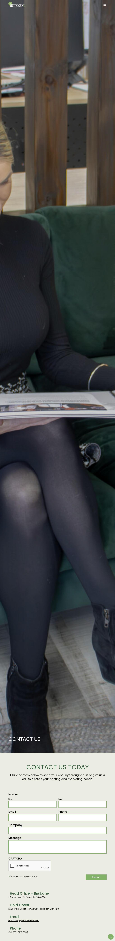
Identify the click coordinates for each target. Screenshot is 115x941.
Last (60, 799)
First (10, 799)
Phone (63, 812)
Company (15, 825)
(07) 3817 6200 (20, 932)
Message (15, 838)
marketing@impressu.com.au (23, 920)
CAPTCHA (15, 858)
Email (12, 812)
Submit (96, 877)
